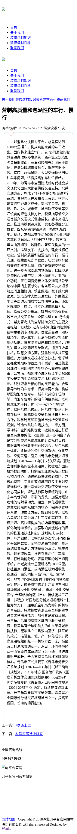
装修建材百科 (20, 43)
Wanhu (6, 828)
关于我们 (17, 32)
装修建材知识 (20, 37)
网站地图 (8, 819)
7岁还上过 (23, 725)
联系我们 (17, 48)
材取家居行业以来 (29, 734)
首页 (13, 27)
